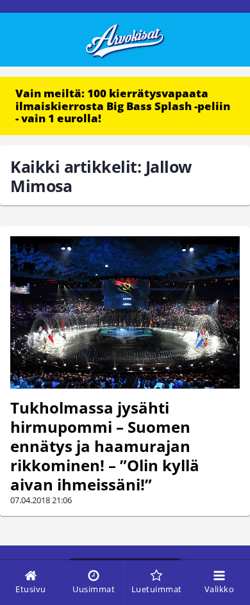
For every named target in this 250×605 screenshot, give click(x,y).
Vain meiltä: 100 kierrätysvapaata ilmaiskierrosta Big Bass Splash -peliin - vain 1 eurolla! (122, 105)
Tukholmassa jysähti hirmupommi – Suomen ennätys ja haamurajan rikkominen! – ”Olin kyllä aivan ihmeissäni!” (104, 446)
